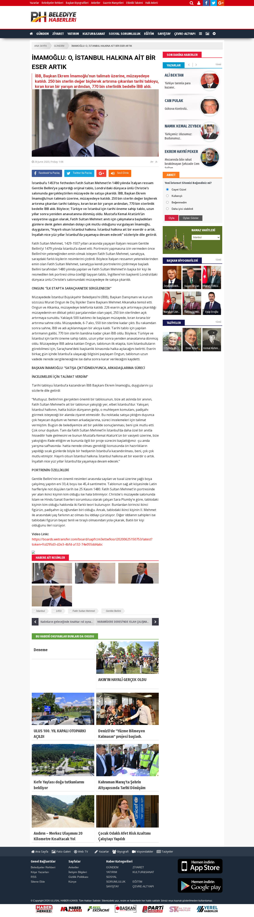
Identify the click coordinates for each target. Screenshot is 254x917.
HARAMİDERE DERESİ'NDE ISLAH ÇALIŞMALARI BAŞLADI (128, 622)
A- (156, 161)
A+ (151, 161)
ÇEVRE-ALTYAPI (184, 34)
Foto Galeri (63, 851)
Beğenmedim (179, 202)
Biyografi (122, 851)
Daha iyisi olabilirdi (182, 208)
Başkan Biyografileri (77, 3)
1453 (59, 611)
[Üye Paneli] (199, 3)
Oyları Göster (190, 218)
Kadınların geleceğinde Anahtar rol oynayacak (67, 622)
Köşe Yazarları (40, 872)
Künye (72, 881)
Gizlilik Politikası (78, 876)
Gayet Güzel (179, 189)
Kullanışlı (177, 195)
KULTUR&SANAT (94, 34)
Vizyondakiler (144, 851)
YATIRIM (73, 34)
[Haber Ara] (191, 3)
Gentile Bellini (113, 611)
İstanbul (40, 611)
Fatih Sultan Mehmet (84, 611)
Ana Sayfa (41, 851)
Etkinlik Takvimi (134, 3)
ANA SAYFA (40, 46)
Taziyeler (167, 851)
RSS (33, 876)
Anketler (95, 3)
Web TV (82, 851)
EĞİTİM (149, 34)
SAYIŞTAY (164, 34)
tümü (218, 64)
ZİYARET (58, 34)
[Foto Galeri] (207, 33)
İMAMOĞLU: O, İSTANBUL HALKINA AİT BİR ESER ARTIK (101, 46)
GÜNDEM (42, 34)
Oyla (171, 218)
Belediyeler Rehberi (52, 3)
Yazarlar (34, 3)
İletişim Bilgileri (77, 872)
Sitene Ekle (38, 881)
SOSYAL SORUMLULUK (124, 34)
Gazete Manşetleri (113, 3)
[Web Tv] (214, 33)
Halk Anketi (151, 3)
